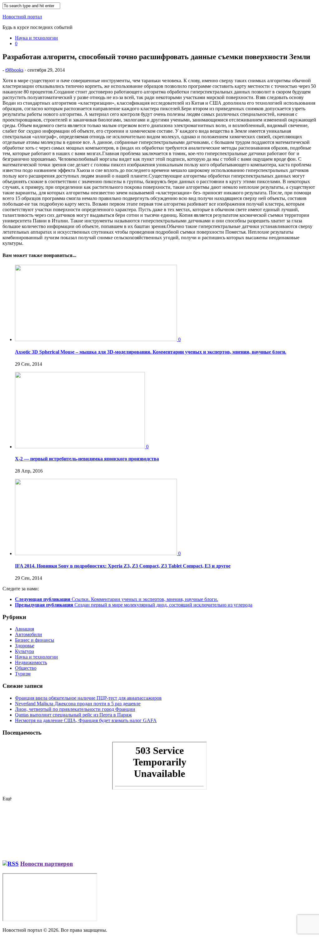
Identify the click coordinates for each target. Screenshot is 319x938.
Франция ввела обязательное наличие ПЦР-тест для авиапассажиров (88, 698)
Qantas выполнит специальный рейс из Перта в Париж (73, 714)
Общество (25, 668)
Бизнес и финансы (34, 640)
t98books (14, 70)
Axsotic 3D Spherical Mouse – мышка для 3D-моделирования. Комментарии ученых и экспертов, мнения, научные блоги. (150, 352)
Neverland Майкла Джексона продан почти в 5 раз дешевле (77, 703)
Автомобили (28, 634)
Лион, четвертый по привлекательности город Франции (75, 709)
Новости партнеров (46, 863)
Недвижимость (31, 662)
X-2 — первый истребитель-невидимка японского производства (87, 458)
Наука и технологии (36, 37)
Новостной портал (22, 16)
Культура (24, 651)
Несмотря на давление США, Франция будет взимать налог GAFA (86, 720)
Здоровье (24, 645)
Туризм (23, 673)
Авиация (24, 628)
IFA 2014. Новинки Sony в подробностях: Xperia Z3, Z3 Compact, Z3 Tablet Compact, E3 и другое (123, 566)
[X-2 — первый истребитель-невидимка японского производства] (80, 446)
